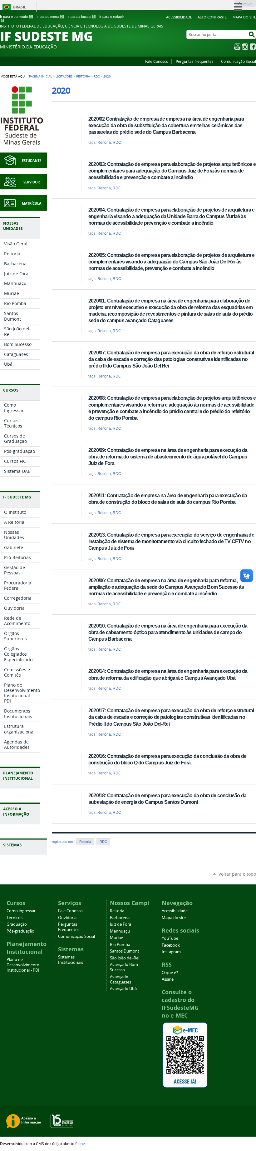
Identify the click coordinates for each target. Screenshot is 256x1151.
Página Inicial (40, 76)
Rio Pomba (120, 944)
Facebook (253, 46)
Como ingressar (21, 910)
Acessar (245, 3)
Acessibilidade (179, 17)
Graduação (17, 924)
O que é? (170, 972)
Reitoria (83, 76)
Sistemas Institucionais (70, 959)
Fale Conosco (156, 61)
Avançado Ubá (123, 988)
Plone (80, 1143)
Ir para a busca (81, 16)
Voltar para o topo (237, 874)
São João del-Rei (124, 958)
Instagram (245, 46)
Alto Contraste (212, 17)
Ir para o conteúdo (16, 16)
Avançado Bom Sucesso (124, 967)
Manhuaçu (120, 931)
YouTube (237, 46)
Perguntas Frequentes (68, 927)
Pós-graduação (20, 931)
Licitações (64, 76)
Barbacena (120, 917)
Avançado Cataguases (120, 979)
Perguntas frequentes (195, 61)
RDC (97, 76)
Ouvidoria (67, 917)
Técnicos (14, 917)
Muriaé (116, 937)
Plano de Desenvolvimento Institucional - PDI (23, 965)
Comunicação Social (238, 61)
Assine (168, 979)
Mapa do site (244, 17)
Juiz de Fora (120, 924)
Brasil (19, 7)
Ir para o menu (50, 16)
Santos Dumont (124, 951)
